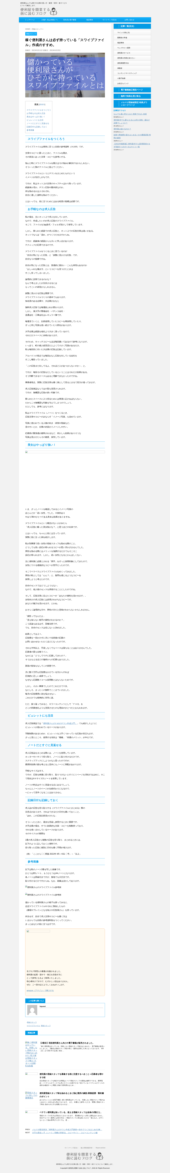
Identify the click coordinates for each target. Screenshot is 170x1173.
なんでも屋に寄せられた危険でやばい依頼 (130, 114)
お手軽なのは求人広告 (36, 113)
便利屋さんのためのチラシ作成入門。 (60, 723)
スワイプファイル (33, 1026)
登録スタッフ (32, 1022)
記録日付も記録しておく (37, 127)
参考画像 (30, 130)
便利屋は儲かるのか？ (122, 129)
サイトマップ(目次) (71, 1148)
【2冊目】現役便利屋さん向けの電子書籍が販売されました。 (67, 1043)
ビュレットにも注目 (35, 120)
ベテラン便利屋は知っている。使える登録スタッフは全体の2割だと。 (71, 1112)
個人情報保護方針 (87, 1148)
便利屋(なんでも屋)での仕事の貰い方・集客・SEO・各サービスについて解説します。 (85, 1164)
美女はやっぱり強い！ (36, 117)
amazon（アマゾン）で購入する (40, 990)
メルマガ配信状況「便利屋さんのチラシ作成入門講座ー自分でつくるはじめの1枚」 (67, 1129)
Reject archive (100, 1148)
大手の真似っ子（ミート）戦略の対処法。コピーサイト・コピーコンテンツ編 (64, 1133)
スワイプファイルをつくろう (39, 110)
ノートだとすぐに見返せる (38, 123)
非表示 (42, 104)
